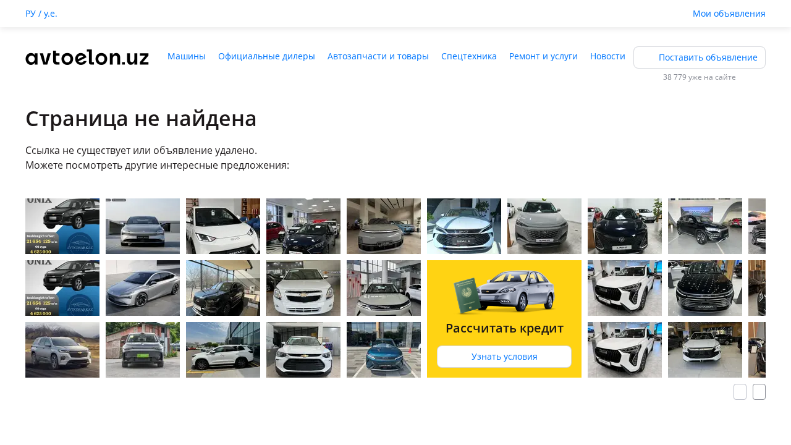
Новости (607, 56)
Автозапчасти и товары (378, 56)
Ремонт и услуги (543, 56)
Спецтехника (469, 56)
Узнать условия (505, 356)
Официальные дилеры (266, 56)
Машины (186, 56)
